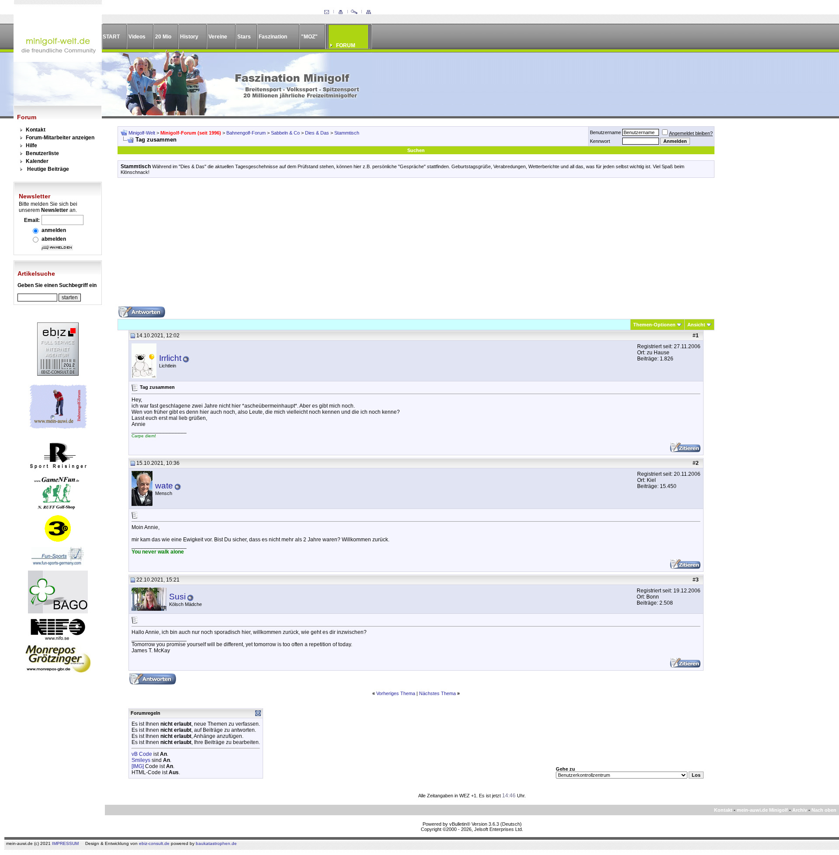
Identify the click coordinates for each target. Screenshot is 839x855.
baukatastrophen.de (216, 843)
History (189, 37)
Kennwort (600, 141)
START (111, 37)
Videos (137, 37)
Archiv (799, 810)
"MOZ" (309, 37)
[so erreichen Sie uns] (326, 12)
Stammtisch (346, 132)
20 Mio (163, 37)
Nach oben (823, 810)
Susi (177, 596)
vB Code (142, 754)
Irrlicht (170, 358)
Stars (244, 37)
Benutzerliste (42, 153)
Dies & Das (317, 132)
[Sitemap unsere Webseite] (368, 12)
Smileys (141, 760)
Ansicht (696, 324)
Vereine (217, 37)
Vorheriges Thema (395, 693)
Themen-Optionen (654, 324)
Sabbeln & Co (285, 132)
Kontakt (35, 130)
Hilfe (31, 145)
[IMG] (138, 766)
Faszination (273, 37)
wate (164, 485)
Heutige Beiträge (48, 169)
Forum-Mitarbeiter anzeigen (60, 138)
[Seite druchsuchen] (354, 12)
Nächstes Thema (437, 693)
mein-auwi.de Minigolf (762, 810)
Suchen (416, 150)
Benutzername (605, 132)
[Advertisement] (416, 245)
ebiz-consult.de (154, 843)
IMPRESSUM (65, 843)
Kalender (37, 161)
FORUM (345, 45)
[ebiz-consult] (58, 374)
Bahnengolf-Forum (246, 132)
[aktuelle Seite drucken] (340, 12)
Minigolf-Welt (141, 132)
